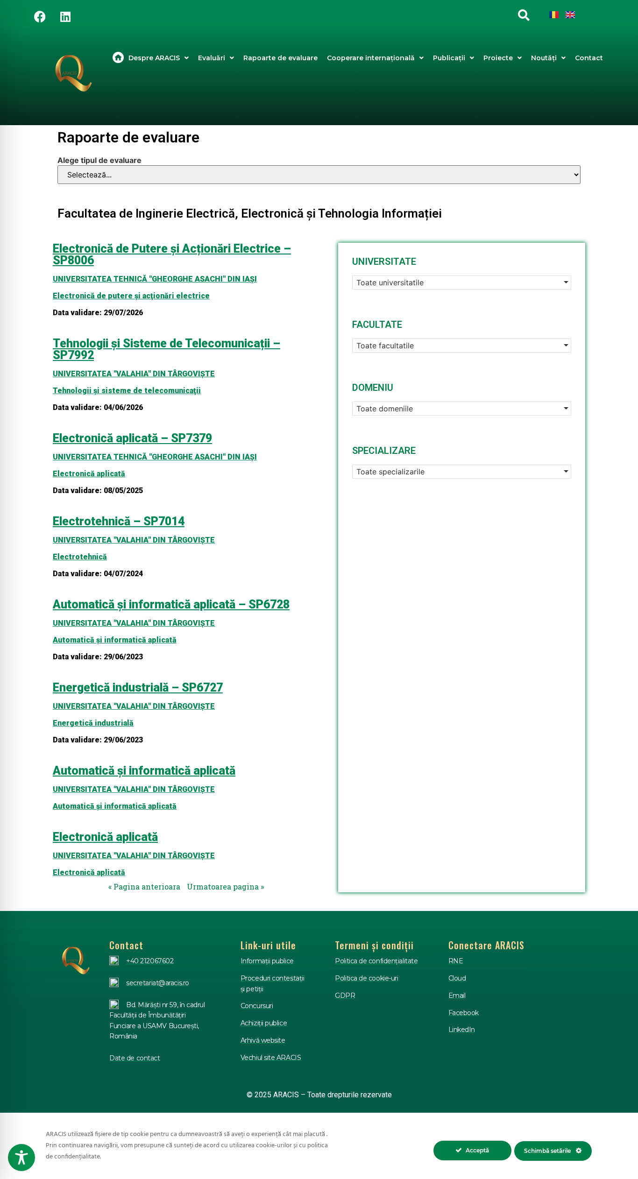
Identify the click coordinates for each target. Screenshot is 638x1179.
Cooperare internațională (371, 58)
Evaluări (211, 58)
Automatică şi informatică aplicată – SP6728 (171, 604)
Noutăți (544, 58)
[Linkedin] (65, 16)
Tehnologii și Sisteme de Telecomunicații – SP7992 (166, 349)
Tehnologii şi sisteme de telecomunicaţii (127, 390)
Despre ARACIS (154, 58)
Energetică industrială (93, 723)
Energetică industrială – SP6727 (138, 687)
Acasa (118, 58)
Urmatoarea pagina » (225, 886)
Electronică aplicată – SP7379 (132, 438)
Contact (589, 58)
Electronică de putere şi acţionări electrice (131, 295)
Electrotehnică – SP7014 (118, 521)
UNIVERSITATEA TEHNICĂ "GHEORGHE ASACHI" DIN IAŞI (155, 279)
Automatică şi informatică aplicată (115, 639)
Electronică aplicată (89, 473)
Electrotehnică (80, 556)
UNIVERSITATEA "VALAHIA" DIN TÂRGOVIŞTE (134, 373)
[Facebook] (39, 16)
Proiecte (498, 58)
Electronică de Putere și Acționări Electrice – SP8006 (172, 254)
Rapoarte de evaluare (280, 58)
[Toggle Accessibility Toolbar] (21, 1157)
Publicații (449, 58)
